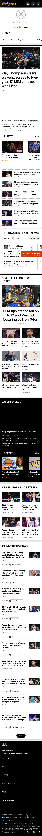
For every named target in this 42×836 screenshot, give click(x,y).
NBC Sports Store (7, 816)
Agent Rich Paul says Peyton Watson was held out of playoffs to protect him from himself (27, 202)
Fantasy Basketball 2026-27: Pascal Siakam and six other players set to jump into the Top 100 (10, 532)
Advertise (4, 814)
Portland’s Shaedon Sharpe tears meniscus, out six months (27, 173)
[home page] (9, 4)
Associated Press (7, 668)
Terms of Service (29, 817)
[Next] (38, 136)
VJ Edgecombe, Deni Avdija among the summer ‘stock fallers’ (31, 532)
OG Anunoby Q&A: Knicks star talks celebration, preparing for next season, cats (14, 609)
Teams (31, 40)
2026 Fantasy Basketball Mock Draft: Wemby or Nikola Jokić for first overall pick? (10, 507)
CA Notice (20, 817)
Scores (13, 40)
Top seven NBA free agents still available (30, 342)
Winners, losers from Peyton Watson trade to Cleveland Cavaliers (13, 645)
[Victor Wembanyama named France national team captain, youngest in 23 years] (34, 699)
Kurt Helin (5, 90)
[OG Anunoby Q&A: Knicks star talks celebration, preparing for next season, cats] (34, 609)
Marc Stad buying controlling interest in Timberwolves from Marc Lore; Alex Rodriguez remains (14, 573)
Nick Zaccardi (6, 705)
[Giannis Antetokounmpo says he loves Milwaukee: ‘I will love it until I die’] (7, 184)
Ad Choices (23, 816)
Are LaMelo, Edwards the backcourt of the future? (10, 366)
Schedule (6, 40)
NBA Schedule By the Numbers (30, 365)
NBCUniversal (13, 821)
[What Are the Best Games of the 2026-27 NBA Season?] (11, 333)
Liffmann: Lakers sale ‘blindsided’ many (10, 386)
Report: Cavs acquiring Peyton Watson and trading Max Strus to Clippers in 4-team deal (14, 663)
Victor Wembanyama (17, 600)
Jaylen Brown (15, 691)
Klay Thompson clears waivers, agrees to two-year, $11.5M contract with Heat (20, 79)
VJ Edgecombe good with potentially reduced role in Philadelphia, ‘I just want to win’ (26, 193)
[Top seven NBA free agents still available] (31, 333)
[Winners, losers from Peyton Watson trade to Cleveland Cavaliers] (34, 645)
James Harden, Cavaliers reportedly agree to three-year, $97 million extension (14, 627)
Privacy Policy (32, 816)
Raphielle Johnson (7, 512)
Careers (10, 814)
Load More (21, 736)
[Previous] (35, 136)
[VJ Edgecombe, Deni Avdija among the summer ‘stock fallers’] (31, 522)
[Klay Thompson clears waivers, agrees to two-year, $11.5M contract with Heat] (21, 58)
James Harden (15, 637)
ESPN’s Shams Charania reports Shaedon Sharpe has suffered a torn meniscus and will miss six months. (18, 254)
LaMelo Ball (15, 582)
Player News (22, 40)
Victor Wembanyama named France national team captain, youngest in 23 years (14, 699)
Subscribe (6, 758)
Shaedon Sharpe (16, 246)
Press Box (16, 816)
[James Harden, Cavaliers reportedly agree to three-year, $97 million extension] (34, 627)
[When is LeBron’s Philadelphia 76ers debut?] (31, 377)
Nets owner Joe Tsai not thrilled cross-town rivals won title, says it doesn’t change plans (14, 717)
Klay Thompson (16, 564)
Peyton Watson (16, 655)
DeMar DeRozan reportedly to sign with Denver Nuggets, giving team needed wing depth (26, 222)
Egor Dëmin (15, 727)
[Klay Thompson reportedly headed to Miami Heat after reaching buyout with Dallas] (34, 555)
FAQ (27, 814)
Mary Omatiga (26, 392)
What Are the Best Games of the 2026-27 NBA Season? (10, 343)
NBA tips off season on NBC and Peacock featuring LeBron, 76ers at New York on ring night (21, 315)
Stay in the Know (7, 750)
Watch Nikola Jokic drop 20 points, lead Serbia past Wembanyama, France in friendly (13, 591)
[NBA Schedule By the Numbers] (31, 356)
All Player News (34, 238)
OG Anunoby (15, 619)
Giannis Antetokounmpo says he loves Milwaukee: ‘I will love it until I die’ (27, 183)
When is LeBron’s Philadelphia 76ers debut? (29, 387)
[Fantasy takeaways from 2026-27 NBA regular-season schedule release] (31, 497)
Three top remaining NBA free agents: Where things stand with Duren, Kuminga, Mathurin (27, 212)
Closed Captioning (19, 814)
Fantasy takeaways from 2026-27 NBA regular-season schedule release (30, 507)
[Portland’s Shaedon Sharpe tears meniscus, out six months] (7, 174)
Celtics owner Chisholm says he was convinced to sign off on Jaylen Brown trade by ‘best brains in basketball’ (14, 681)
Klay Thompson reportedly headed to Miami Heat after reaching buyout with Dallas (13, 555)
